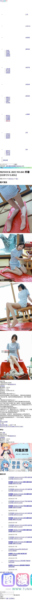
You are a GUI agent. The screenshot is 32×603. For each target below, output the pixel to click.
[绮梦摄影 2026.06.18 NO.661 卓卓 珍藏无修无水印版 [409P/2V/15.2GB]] (20, 514)
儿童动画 (8, 68)
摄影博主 (8, 115)
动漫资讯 (8, 133)
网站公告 (8, 152)
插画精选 (8, 55)
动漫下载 (27, 67)
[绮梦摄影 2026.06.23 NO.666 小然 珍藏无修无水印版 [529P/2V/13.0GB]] (20, 490)
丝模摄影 (8, 119)
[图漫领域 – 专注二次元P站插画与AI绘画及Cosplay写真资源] (3, 1)
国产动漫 (8, 70)
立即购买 (2, 386)
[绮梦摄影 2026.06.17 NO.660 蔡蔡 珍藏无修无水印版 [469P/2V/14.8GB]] (20, 526)
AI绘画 (7, 50)
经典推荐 (8, 72)
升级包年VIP (12, 384)
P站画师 (8, 53)
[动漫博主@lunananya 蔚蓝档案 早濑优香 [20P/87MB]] (20, 562)
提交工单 (8, 153)
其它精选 (8, 102)
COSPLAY (27, 26)
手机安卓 (8, 98)
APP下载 (8, 154)
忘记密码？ (12, 598)
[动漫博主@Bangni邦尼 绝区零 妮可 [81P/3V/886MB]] (20, 550)
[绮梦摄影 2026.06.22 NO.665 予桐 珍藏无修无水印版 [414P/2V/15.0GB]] (20, 502)
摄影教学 (8, 137)
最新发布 (8, 150)
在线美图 (27, 37)
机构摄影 (8, 118)
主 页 (26, 14)
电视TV (7, 101)
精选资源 (27, 95)
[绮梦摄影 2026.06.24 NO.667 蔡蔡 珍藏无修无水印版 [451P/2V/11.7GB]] (20, 478)
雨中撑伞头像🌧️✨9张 (6, 425)
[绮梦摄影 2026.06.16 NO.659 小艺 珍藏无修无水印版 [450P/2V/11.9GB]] (20, 538)
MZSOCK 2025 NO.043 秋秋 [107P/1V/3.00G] (11, 426)
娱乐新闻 (8, 135)
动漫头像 (27, 84)
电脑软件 (8, 97)
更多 (26, 149)
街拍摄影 (8, 116)
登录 (4, 432)
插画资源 (27, 49)
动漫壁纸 (8, 54)
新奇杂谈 (8, 136)
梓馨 (6, 421)
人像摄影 (27, 114)
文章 (26, 132)
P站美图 (8, 51)
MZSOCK (11, 178)
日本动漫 (8, 71)
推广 (17, 178)
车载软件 (8, 100)
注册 (7, 598)
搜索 (16, 164)
